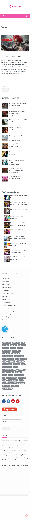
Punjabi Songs (5, 317)
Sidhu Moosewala (13, 380)
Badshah (13, 348)
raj (3, 377)
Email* (4, 421)
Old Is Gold (18, 372)
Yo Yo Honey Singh (7, 388)
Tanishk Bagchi (20, 383)
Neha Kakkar (21, 369)
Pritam (10, 375)
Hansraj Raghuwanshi (8, 358)
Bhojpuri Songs (6, 284)
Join (5, 330)
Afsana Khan (16, 342)
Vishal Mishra (15, 385)
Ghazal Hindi (5, 296)
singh (21, 380)
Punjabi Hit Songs (6, 314)
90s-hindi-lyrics (6, 342)
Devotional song (16, 350)
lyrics (15, 367)
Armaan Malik (22, 345)
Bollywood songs (6, 287)
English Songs (5, 290)
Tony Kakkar (6, 385)
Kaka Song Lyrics (7, 364)
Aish (23, 342)
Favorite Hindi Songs (7, 293)
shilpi (4, 380)
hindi (17, 358)
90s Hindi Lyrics (6, 278)
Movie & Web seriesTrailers (9, 305)
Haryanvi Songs (6, 299)
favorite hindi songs (7, 356)
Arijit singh (13, 345)
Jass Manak (11, 361)
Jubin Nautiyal (20, 361)
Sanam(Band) (22, 377)
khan (23, 364)
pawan (4, 375)
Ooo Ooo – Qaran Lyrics (17, 229)
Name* (4, 415)
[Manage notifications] (26, 515)
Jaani (4, 361)
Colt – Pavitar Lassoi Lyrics (11, 56)
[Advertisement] (15, 485)
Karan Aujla (16, 364)
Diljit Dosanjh (6, 353)
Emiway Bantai (15, 353)
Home (3, 20)
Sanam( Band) (5, 320)
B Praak (20, 348)
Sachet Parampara (11, 377)
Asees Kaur (5, 348)
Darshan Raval (6, 350)
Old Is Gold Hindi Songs (8, 311)
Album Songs (5, 281)
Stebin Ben (11, 383)
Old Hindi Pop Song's (8, 372)
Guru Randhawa (19, 356)
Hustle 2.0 (23, 358)
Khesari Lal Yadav (7, 367)
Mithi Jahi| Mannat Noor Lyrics (18, 209)
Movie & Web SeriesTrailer (9, 369)
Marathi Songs (6, 302)
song (4, 383)
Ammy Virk (5, 345)
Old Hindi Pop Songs (7, 308)
